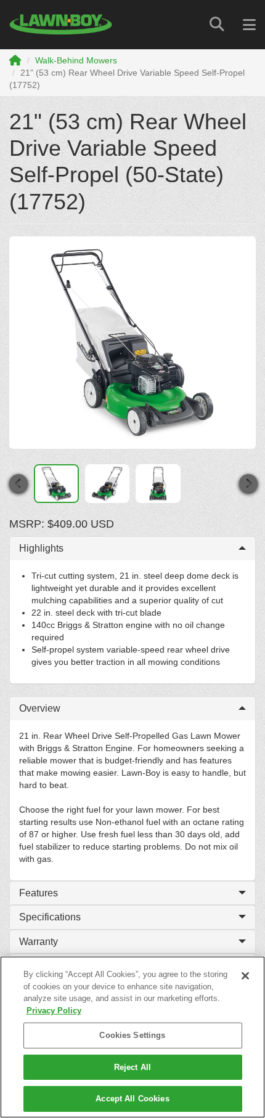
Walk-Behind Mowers (76, 60)
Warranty (38, 941)
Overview (39, 708)
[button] (17, 483)
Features (38, 893)
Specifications (50, 917)
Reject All (132, 1067)
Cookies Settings (132, 1035)
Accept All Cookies (132, 1098)
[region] (132, 1037)
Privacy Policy (53, 1010)
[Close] (245, 975)
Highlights (41, 548)
